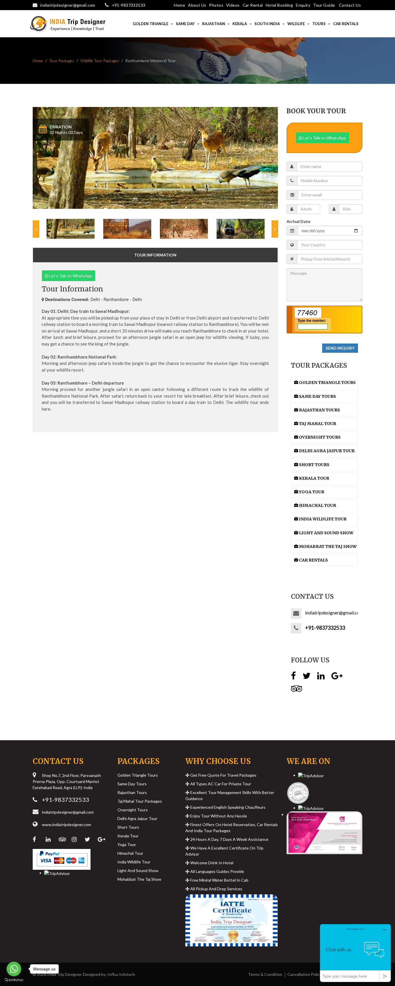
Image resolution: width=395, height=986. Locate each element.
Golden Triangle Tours (137, 775)
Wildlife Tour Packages (99, 60)
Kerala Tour (128, 835)
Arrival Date (298, 221)
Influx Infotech (121, 974)
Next (275, 229)
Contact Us (350, 5)
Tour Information (155, 254)
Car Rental (253, 5)
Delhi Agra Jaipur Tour (137, 818)
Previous (36, 229)
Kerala (239, 23)
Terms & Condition (265, 974)
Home (179, 5)
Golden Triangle (150, 23)
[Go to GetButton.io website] (14, 980)
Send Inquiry (340, 348)
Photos (216, 5)
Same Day (185, 23)
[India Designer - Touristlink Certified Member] (298, 791)
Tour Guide (324, 5)
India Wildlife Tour (133, 861)
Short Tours (128, 827)
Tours (319, 23)
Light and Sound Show (137, 870)
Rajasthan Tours (132, 792)
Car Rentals (346, 23)
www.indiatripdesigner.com (66, 824)
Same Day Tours (132, 783)
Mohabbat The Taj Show (139, 879)
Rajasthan (213, 23)
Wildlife (296, 23)
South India (267, 23)
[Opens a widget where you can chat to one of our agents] (355, 953)
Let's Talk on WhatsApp (70, 275)
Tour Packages (61, 60)
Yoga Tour (126, 844)
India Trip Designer (64, 974)
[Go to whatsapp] (14, 969)
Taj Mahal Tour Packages (139, 801)
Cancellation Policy (304, 974)
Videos (233, 5)
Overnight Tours (132, 809)
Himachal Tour (130, 853)
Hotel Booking (279, 5)
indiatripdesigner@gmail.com (67, 5)
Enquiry (303, 5)
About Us (197, 5)
